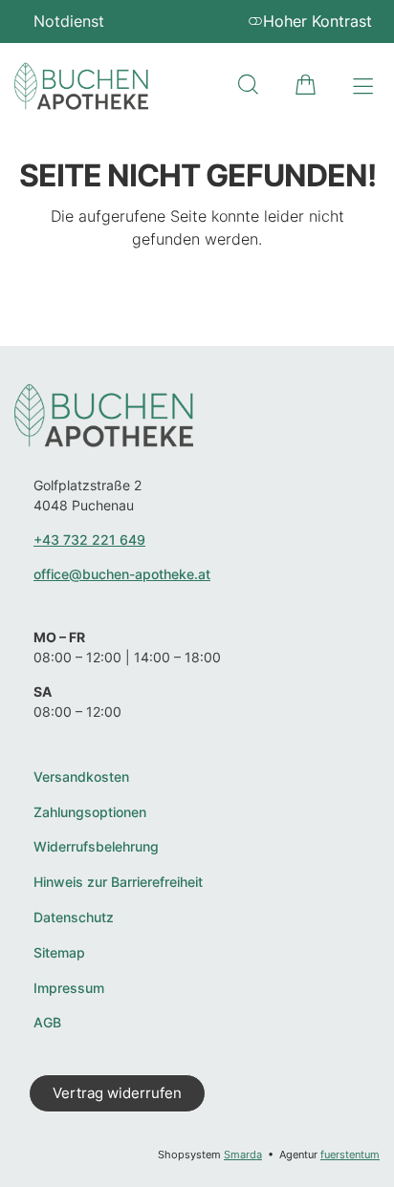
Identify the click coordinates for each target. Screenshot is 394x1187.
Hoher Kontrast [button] (317, 21)
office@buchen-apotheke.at (121, 574)
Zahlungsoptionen (89, 812)
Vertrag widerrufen (117, 1093)
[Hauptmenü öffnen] (363, 86)
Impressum (68, 988)
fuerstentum (350, 1154)
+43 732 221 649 (89, 539)
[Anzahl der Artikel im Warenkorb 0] (305, 85)
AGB (47, 1022)
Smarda (243, 1154)
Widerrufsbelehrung (96, 846)
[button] (248, 85)
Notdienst (68, 21)
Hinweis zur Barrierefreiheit (118, 882)
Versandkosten (81, 777)
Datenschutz (73, 917)
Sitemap (59, 952)
